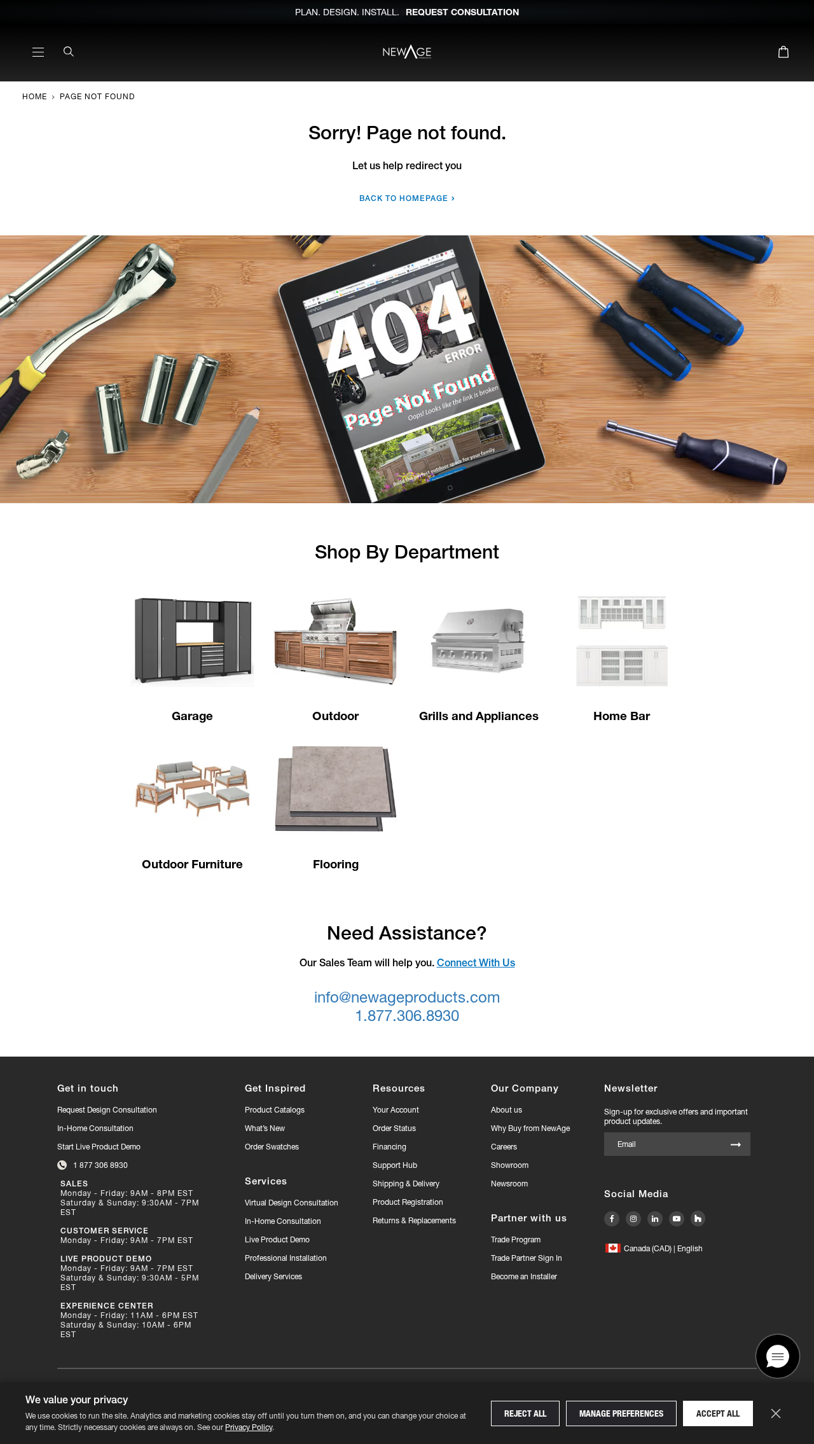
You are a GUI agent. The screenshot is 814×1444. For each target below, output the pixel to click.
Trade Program (516, 1239)
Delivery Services (273, 1276)
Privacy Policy (248, 1427)
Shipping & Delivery (406, 1183)
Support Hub (395, 1165)
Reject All (525, 1413)
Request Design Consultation (107, 1109)
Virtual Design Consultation (291, 1202)
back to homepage (403, 198)
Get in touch (88, 1088)
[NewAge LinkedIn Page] (655, 1219)
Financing (389, 1146)
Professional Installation (286, 1258)
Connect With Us (476, 962)
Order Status (394, 1128)
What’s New (265, 1128)
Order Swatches (272, 1146)
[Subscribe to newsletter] (735, 1145)
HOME (34, 96)
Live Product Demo (277, 1239)
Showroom (509, 1165)
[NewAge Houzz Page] (698, 1218)
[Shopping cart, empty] (783, 54)
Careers (504, 1146)
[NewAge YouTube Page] (676, 1219)
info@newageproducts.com (407, 997)
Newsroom (509, 1183)
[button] (654, 1248)
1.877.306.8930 (407, 1015)
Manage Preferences (621, 1413)
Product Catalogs (275, 1109)
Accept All (718, 1413)
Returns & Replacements (414, 1220)
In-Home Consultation (95, 1128)
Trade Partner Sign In (526, 1258)
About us (506, 1109)
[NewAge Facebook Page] (611, 1219)
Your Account (396, 1109)
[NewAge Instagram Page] (633, 1219)
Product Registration (408, 1202)
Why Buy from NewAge (530, 1128)
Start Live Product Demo (99, 1146)
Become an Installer (524, 1276)
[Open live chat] (777, 1377)
